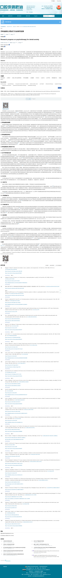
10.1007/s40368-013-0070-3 (43, 480)
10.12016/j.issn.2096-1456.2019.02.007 (52, 286)
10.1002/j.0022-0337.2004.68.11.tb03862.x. (50, 435)
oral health (42, 83)
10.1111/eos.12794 (36, 309)
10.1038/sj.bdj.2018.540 (11, 513)
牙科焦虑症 (3, 77)
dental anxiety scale (34, 83)
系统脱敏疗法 (54, 77)
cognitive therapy (58, 83)
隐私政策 (5, 566)
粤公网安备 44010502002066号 (32, 566)
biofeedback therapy (32, 85)
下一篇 (33, 98)
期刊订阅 (28, 15)
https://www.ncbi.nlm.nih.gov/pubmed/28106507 (13, 339)
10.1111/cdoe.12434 (33, 345)
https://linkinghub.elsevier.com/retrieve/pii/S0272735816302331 (16, 282)
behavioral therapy (49, 83)
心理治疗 (8, 77)
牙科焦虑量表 (25, 77)
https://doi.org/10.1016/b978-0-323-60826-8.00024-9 (14, 489)
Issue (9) (14, 26)
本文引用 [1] (7, 297)
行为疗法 (37, 77)
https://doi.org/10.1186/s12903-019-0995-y (12, 429)
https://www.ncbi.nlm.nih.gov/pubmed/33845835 (13, 525)
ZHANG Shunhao (4, 42)
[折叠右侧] (60, 292)
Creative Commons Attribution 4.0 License (38, 569)
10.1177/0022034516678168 (12, 335)
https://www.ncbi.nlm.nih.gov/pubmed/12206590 (13, 465)
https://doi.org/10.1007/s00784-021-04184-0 (12, 383)
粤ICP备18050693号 (43, 566)
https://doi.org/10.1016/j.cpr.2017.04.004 (12, 280)
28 (38, 239)
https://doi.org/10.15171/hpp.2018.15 (11, 365)
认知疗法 (42, 77)
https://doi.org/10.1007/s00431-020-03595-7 (12, 401)
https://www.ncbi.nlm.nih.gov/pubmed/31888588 (13, 431)
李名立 (12, 34)
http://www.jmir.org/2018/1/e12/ (11, 507)
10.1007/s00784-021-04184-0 (23, 381)
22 (21, 200)
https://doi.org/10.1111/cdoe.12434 (11, 347)
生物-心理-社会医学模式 (16, 77)
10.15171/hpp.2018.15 (21, 363)
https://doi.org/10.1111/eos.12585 (11, 446)
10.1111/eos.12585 (11, 444)
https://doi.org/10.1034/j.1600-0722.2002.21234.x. (14, 463)
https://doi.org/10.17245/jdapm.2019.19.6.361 (13, 374)
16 (31, 159)
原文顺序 (47, 265)
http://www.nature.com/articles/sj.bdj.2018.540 (13, 516)
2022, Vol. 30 (9, 26)
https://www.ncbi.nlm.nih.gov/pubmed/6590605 (13, 273)
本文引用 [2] (7, 275)
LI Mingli (19, 42)
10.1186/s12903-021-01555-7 (28, 522)
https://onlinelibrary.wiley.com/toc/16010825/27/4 (13, 422)
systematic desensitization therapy (19, 85)
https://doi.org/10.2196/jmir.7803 (11, 505)
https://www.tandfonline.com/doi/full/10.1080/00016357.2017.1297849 (17, 498)
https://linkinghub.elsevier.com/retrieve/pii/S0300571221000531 (16, 304)
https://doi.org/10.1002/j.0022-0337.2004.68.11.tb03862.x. (15, 437)
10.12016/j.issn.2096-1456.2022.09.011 (29, 26)
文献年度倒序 (52, 265)
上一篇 (28, 98)
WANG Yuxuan (12, 42)
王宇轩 (7, 34)
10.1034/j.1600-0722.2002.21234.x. (36, 461)
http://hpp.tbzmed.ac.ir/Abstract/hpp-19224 (12, 367)
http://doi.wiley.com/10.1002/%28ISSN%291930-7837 (14, 439)
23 (19, 207)
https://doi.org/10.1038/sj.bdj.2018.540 (12, 514)
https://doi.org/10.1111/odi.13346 (11, 420)
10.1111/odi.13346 (17, 418)
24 (6, 212)
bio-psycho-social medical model (22, 83)
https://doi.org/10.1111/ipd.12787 (11, 473)
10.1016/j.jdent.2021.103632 (15, 300)
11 (33, 141)
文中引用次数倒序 (58, 265)
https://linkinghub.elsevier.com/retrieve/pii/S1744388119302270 (16, 413)
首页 (3, 15)
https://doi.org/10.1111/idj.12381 (11, 356)
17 (46, 163)
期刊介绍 (10, 15)
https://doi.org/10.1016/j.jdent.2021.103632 (12, 302)
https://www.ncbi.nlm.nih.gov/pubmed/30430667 (13, 448)
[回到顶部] (60, 290)
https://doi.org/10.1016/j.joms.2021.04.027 (12, 456)
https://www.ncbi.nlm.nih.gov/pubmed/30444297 (13, 329)
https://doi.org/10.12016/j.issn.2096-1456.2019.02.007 (14, 288)
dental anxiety (3, 83)
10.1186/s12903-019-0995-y (30, 427)
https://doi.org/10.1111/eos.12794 (11, 311)
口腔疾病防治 (3, 26)
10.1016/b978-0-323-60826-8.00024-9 (53, 487)
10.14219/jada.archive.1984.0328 (11, 269)
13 (17, 144)
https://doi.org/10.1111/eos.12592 (11, 327)
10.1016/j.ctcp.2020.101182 (28, 409)
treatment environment (6, 85)
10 (9, 141)
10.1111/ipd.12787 (50, 471)
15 (22, 157)
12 (18, 142)
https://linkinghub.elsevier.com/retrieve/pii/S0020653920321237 (16, 394)
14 (14, 156)
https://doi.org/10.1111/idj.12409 (11, 392)
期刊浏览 (19, 15)
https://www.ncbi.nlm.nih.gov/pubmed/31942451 (13, 376)
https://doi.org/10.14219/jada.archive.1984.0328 (13, 271)
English (35, 15)
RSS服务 (53, 0)
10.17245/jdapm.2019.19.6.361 (10, 372)
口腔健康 (32, 77)
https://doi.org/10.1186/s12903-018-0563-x (12, 318)
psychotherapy (11, 83)
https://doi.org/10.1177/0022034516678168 (12, 337)
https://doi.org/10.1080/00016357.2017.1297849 (13, 496)
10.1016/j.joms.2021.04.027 (35, 454)
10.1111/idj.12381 (25, 354)
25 (18, 223)
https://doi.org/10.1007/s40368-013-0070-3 (12, 482)
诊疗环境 (48, 77)
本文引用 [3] (7, 284)
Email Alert (59, 0)
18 (22, 165)
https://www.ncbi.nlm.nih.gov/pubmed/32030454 (13, 403)
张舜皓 (2, 34)
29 (38, 245)
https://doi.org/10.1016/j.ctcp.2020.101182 (12, 411)
